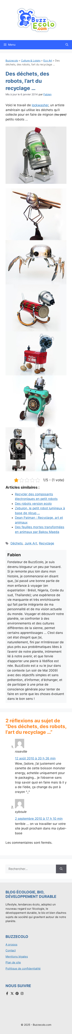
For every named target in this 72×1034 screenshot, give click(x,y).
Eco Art (47, 60)
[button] (67, 44)
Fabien (47, 94)
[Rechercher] (61, 869)
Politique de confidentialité (23, 968)
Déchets (17, 543)
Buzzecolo (12, 60)
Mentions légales (17, 956)
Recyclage (46, 543)
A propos (11, 944)
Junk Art (31, 543)
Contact (11, 950)
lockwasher (40, 105)
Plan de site (13, 962)
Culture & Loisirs (30, 60)
